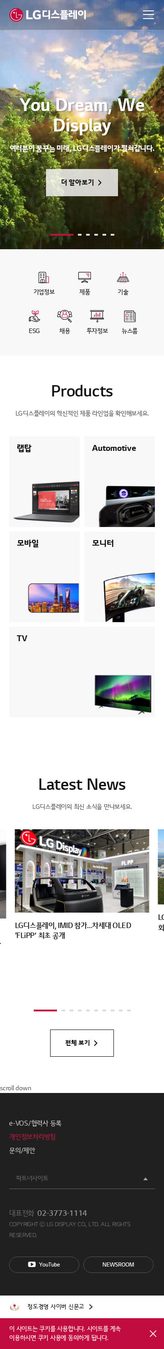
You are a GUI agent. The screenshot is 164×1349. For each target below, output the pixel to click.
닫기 (153, 1333)
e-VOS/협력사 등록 (35, 1123)
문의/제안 (22, 1150)
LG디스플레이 (47, 15)
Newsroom (118, 1264)
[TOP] (146, 1075)
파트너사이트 (32, 1178)
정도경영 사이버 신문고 (55, 1307)
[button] (61, 235)
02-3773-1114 (62, 1213)
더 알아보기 (77, 182)
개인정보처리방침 (32, 1137)
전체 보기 (77, 1043)
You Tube (44, 1264)
